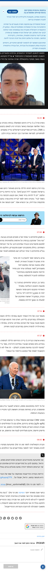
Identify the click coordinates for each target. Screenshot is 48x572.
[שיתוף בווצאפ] (5, 518)
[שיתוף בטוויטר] (12, 518)
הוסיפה (21, 493)
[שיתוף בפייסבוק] (8, 518)
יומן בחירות (41, 536)
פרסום (10, 566)
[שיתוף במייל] (16, 518)
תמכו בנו (12, 11)
